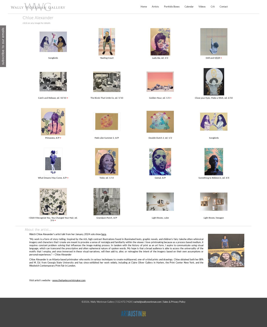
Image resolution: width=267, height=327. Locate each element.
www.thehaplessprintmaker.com (69, 280)
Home (144, 6)
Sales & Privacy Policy (174, 302)
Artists (155, 6)
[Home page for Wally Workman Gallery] (38, 7)
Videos (202, 6)
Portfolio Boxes (172, 6)
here (103, 234)
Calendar (189, 6)
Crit (213, 6)
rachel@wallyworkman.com (147, 302)
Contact (224, 6)
